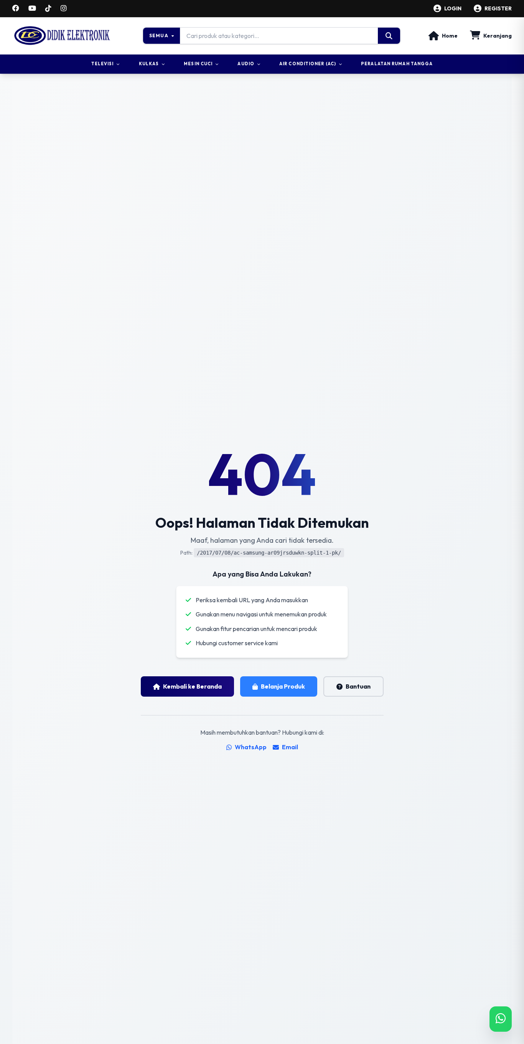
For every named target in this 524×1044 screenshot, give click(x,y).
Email (290, 747)
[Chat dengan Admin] (500, 1019)
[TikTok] (48, 8)
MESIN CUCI (198, 63)
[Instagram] (64, 8)
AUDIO (245, 63)
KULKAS (149, 63)
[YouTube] (32, 8)
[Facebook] (15, 8)
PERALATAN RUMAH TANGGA (397, 63)
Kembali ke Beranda (192, 686)
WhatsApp (251, 747)
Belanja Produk (283, 686)
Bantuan (358, 686)
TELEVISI (102, 63)
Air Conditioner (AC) (307, 63)
